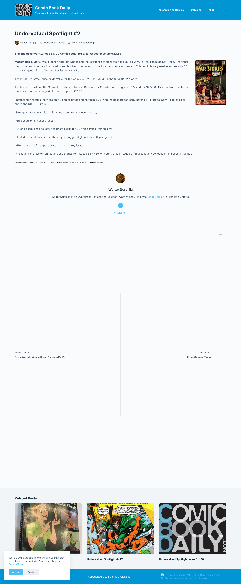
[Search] (225, 10)
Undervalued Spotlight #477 (105, 559)
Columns (196, 9)
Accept (16, 572)
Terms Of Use (16, 564)
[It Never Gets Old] (48, 528)
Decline (31, 572)
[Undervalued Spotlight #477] (120, 528)
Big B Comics (155, 196)
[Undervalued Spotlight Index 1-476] (192, 528)
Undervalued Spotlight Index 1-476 (181, 559)
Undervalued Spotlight (83, 42)
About (212, 9)
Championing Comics (171, 9)
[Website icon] (120, 205)
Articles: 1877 (120, 213)
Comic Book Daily (52, 7)
